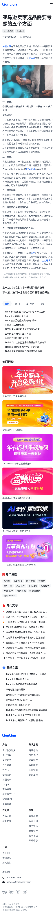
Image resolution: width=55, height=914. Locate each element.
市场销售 (32, 585)
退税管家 (6, 779)
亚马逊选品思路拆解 (14, 324)
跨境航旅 (33, 764)
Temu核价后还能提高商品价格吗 (21, 320)
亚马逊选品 (8, 31)
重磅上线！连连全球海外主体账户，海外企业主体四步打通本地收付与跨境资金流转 (25, 616)
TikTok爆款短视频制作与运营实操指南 (23, 351)
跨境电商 (33, 750)
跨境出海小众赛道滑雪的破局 (28, 287)
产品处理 (20, 585)
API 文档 (6, 820)
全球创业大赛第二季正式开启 (16, 531)
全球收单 (6, 759)
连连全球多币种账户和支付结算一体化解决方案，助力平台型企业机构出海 (25, 621)
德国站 (41, 580)
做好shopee (9, 595)
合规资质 (6, 857)
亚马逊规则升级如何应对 (17, 337)
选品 (33, 252)
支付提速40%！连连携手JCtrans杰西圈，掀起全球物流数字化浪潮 (25, 642)
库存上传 (8, 585)
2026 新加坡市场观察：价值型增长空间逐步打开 (25, 627)
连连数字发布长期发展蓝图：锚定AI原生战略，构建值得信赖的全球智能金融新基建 (25, 611)
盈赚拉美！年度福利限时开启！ (17, 497)
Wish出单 (8, 590)
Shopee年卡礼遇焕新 (12, 429)
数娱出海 (33, 774)
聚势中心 (33, 825)
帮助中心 (33, 840)
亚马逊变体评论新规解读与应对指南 (22, 329)
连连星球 (6, 764)
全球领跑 (6, 774)
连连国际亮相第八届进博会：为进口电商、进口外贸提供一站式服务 (25, 632)
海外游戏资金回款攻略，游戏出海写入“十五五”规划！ (25, 652)
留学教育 (33, 759)
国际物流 (33, 769)
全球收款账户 (8, 750)
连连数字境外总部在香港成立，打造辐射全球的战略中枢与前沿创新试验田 (25, 637)
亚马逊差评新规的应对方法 (18, 333)
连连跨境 (46, 260)
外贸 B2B (33, 755)
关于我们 (6, 852)
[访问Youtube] (25, 892)
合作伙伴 (33, 830)
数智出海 (33, 816)
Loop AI (6, 784)
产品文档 (6, 816)
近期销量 (18, 580)
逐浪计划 (33, 820)
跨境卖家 (6, 46)
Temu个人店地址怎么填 (16, 315)
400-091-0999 (14, 877)
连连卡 (5, 769)
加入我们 (6, 862)
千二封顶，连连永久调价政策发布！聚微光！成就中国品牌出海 (25, 657)
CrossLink (7, 798)
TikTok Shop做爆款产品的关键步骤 (22, 346)
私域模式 (45, 585)
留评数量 (30, 580)
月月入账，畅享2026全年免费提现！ (20, 564)
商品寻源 (6, 789)
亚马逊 (32, 57)
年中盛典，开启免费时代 (14, 396)
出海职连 (6, 803)
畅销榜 (7, 580)
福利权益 (33, 835)
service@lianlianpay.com (19, 881)
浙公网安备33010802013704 (14, 910)
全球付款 (6, 755)
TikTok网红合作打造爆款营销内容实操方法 (25, 342)
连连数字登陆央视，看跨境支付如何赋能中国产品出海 (25, 647)
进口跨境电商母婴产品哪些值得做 (31, 292)
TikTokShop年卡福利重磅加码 (17, 463)
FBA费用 (30, 169)
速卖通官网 (34, 590)
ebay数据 (21, 590)
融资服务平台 (8, 793)
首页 (9, 4)
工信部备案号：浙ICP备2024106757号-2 (19, 907)
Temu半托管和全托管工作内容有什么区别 (25, 311)
